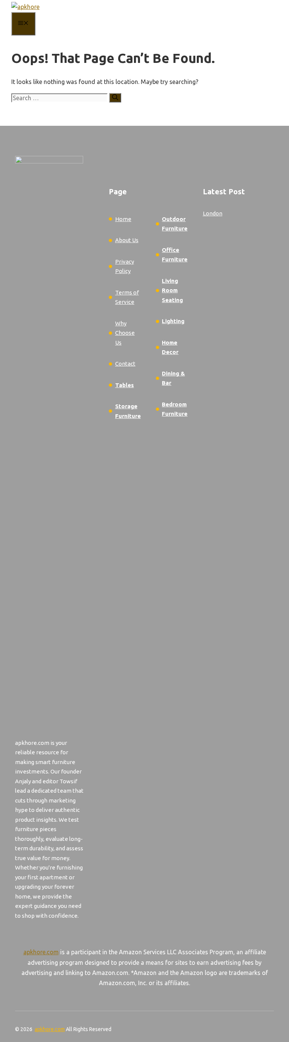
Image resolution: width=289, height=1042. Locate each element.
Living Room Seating (172, 290)
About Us (126, 240)
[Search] (115, 97)
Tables (124, 385)
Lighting (173, 321)
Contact (125, 363)
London (212, 213)
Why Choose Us (125, 333)
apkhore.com (41, 952)
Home (123, 219)
